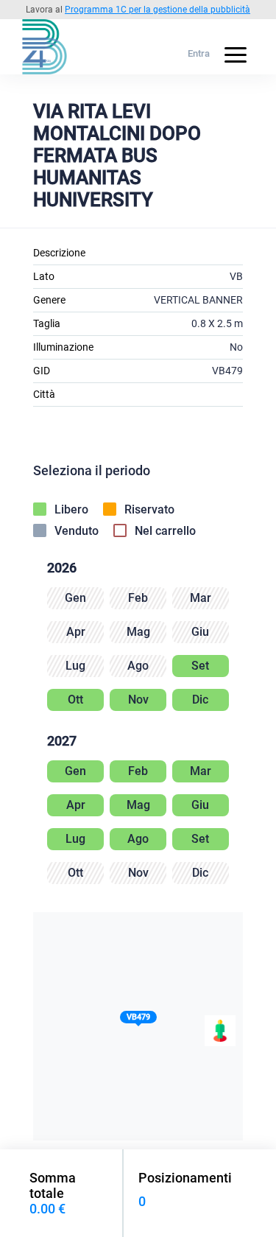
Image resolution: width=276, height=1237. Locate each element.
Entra (199, 53)
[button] (138, 1020)
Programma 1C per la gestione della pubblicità (157, 9)
